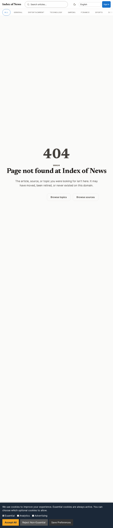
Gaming (71, 12)
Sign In (106, 4)
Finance (85, 12)
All (6, 12)
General (18, 12)
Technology (56, 12)
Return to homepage (29, 196)
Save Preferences (61, 522)
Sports (99, 12)
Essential (10, 515)
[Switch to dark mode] (74, 4)
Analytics (25, 515)
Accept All (10, 522)
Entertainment (36, 12)
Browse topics (59, 197)
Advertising (41, 515)
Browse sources (86, 197)
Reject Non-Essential (33, 522)
